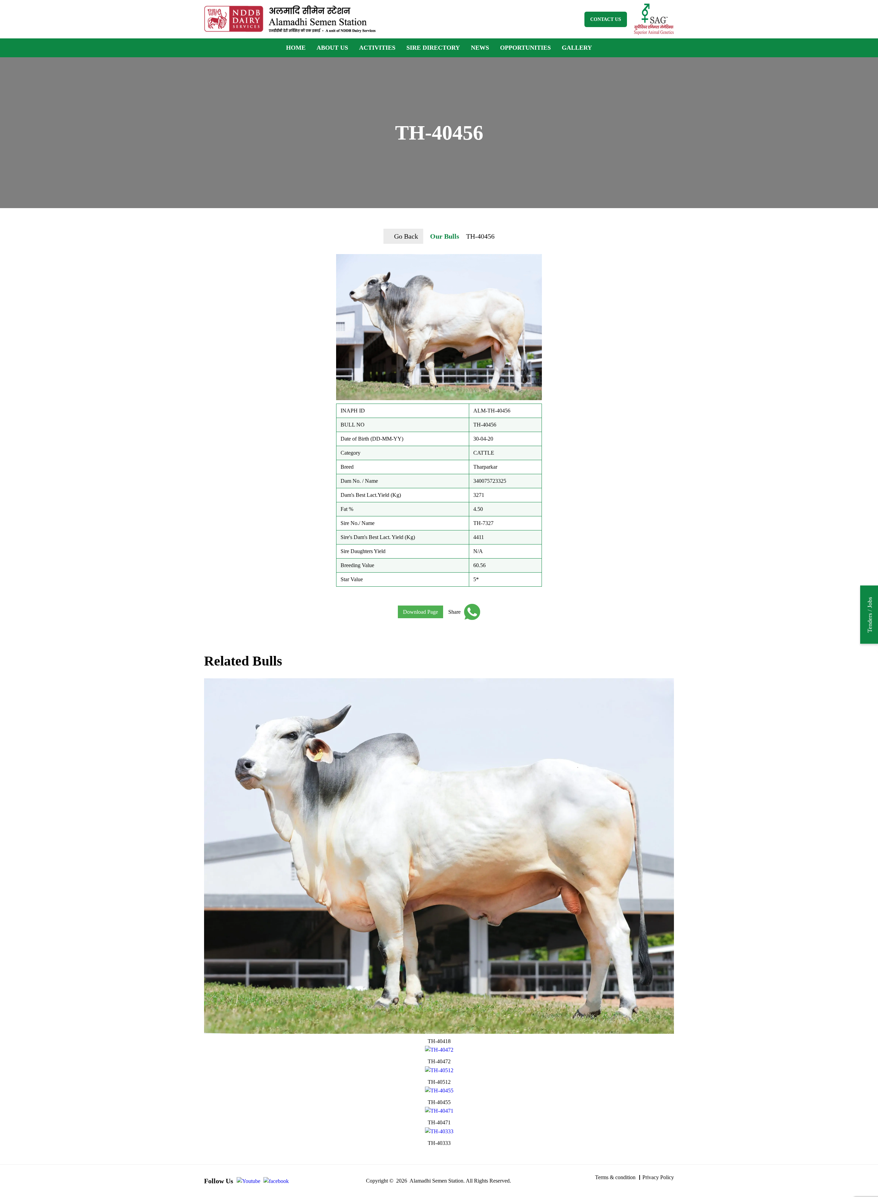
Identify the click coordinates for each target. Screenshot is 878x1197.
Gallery (577, 47)
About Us (332, 47)
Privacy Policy (658, 1177)
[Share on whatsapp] (470, 612)
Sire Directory (433, 47)
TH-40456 (480, 236)
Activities (377, 47)
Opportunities (525, 47)
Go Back (406, 236)
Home (296, 47)
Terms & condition (615, 1177)
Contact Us (605, 19)
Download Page (420, 612)
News (480, 47)
